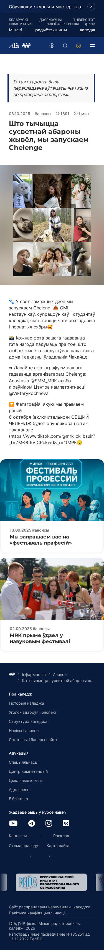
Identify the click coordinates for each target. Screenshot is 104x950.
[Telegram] (31, 823)
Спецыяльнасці (23, 762)
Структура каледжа (28, 721)
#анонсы (43, 113)
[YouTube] (13, 824)
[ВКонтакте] (66, 823)
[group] (44, 882)
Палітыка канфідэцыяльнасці (37, 913)
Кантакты (18, 835)
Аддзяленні (19, 789)
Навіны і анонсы (24, 730)
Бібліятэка (18, 798)
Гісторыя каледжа (26, 703)
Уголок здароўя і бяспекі (32, 712)
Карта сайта (58, 845)
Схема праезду (23, 845)
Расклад (61, 835)
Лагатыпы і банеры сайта (33, 739)
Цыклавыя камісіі (25, 780)
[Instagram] (48, 823)
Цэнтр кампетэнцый (28, 771)
